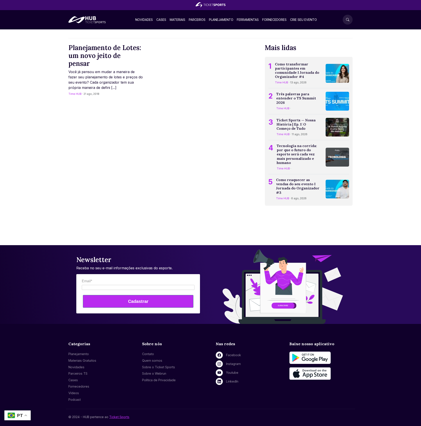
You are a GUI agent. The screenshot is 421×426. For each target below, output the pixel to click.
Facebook (233, 355)
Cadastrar (138, 301)
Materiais (177, 20)
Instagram (233, 364)
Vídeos (73, 393)
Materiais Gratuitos (82, 360)
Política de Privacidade (159, 380)
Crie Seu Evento (303, 20)
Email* (87, 281)
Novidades (144, 20)
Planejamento (221, 20)
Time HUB (75, 93)
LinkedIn (232, 381)
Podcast (74, 399)
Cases (161, 20)
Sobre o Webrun (154, 373)
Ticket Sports (119, 417)
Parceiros (197, 20)
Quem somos (152, 360)
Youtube (232, 372)
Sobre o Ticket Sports (158, 367)
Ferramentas (248, 20)
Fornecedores (274, 20)
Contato (148, 354)
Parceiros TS (77, 373)
